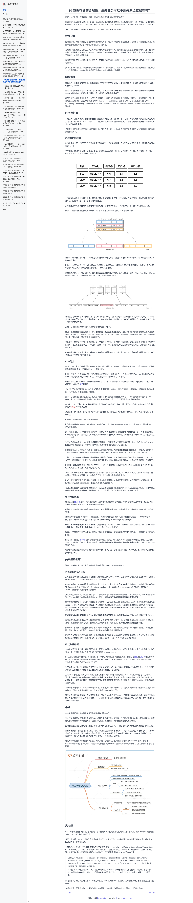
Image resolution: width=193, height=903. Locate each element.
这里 (81, 384)
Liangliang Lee (102, 898)
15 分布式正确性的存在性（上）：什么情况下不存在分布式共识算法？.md (14, 115)
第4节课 (83, 540)
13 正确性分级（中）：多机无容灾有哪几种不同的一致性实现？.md (14, 100)
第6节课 (77, 502)
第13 (136, 657)
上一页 (68, 893)
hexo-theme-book (126, 898)
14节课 (142, 657)
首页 (4, 10)
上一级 (5, 14)
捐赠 (4, 209)
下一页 (152, 893)
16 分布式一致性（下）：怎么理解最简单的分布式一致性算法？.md (14, 123)
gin (116, 898)
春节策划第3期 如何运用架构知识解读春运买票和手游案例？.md (14, 179)
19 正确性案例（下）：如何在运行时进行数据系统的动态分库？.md (14, 146)
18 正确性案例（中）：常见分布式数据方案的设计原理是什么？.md (14, 137)
